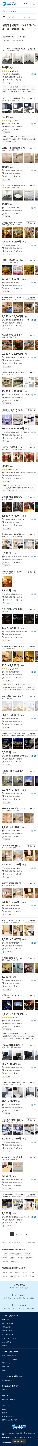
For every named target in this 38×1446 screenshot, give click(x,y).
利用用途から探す (7, 1327)
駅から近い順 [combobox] (16, 40)
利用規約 (4, 1346)
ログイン (27, 4)
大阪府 (9, 1242)
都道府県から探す (7, 1331)
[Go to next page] (31, 1234)
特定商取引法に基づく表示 (9, 1420)
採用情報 (4, 1413)
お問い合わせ (5, 1406)
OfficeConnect (6, 1380)
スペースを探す (6, 1319)
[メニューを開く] (34, 4)
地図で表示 (20, 1441)
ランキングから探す (7, 1334)
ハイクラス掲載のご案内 (9, 1359)
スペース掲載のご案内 (8, 1355)
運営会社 (4, 1409)
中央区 (23, 1242)
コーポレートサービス (8, 1338)
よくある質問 (5, 1342)
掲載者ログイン (6, 1363)
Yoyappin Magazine (7, 1399)
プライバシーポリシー (8, 1416)
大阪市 (16, 1242)
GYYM (3, 1390)
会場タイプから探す (7, 1323)
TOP (3, 1242)
